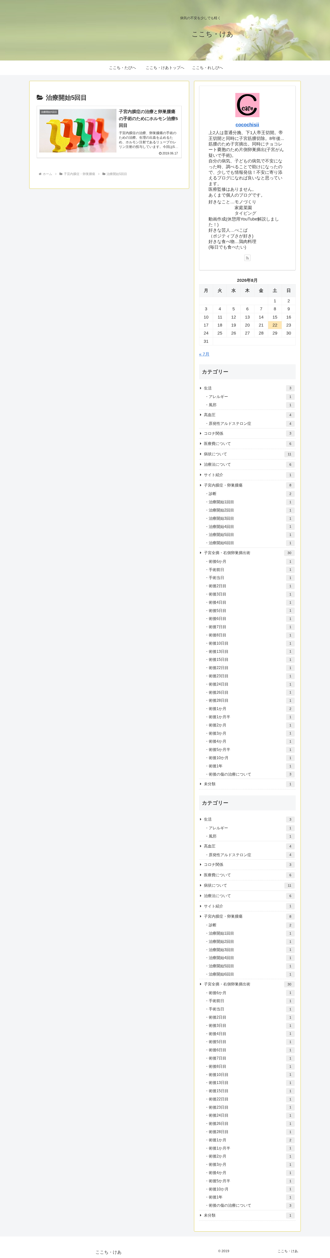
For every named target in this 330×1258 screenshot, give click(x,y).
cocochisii (247, 124)
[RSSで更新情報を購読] (247, 258)
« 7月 (204, 354)
